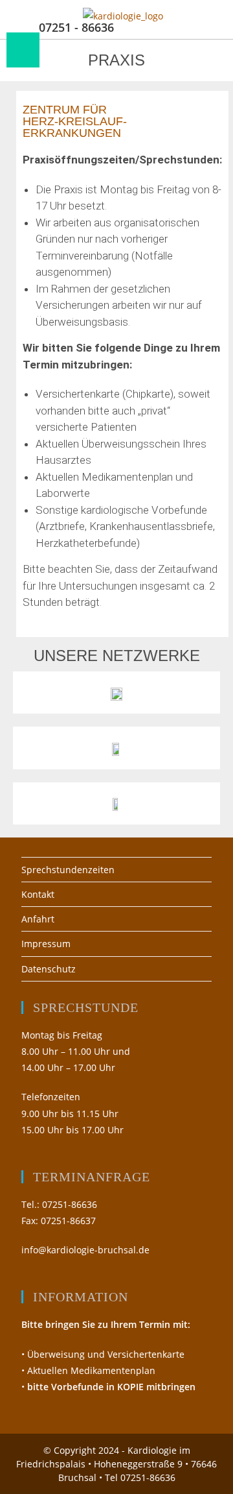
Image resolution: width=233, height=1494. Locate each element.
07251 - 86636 (76, 27)
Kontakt (37, 894)
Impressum (46, 943)
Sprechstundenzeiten (68, 869)
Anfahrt (37, 919)
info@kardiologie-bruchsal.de (85, 1250)
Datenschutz (48, 969)
